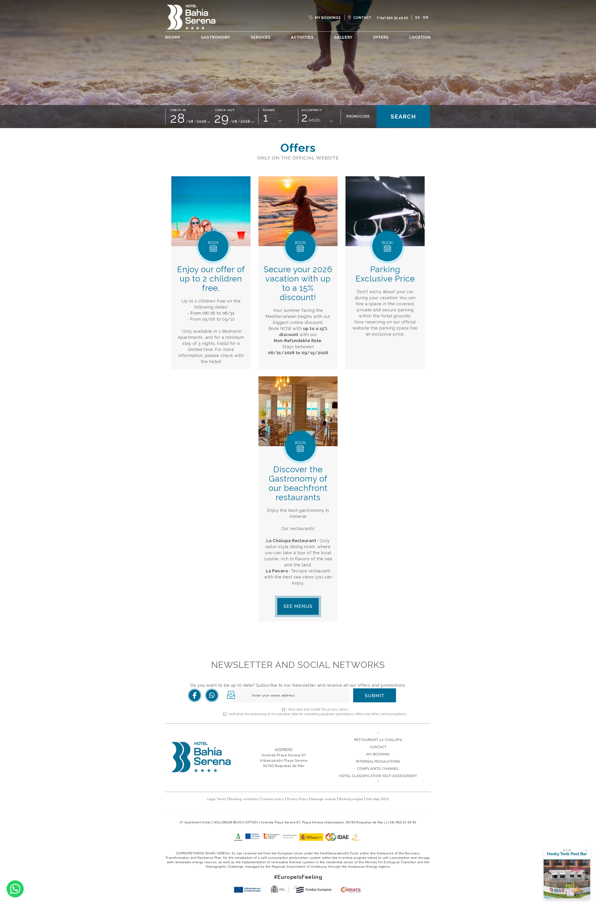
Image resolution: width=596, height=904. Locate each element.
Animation (305, 48)
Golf (299, 53)
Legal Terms (217, 799)
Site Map (373, 799)
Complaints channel (378, 768)
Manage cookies (323, 799)
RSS (386, 799)
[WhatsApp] (212, 696)
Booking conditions (244, 799)
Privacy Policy (297, 799)
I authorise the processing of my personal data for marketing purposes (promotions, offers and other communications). (317, 714)
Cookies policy (272, 799)
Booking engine (351, 799)
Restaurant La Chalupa (378, 739)
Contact (378, 747)
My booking (377, 754)
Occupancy (311, 110)
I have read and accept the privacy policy (317, 709)
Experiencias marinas (318, 65)
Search (403, 116)
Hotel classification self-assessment (378, 776)
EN (425, 17)
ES (417, 17)
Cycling (303, 59)
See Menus (298, 606)
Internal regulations (378, 761)
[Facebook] (194, 696)
